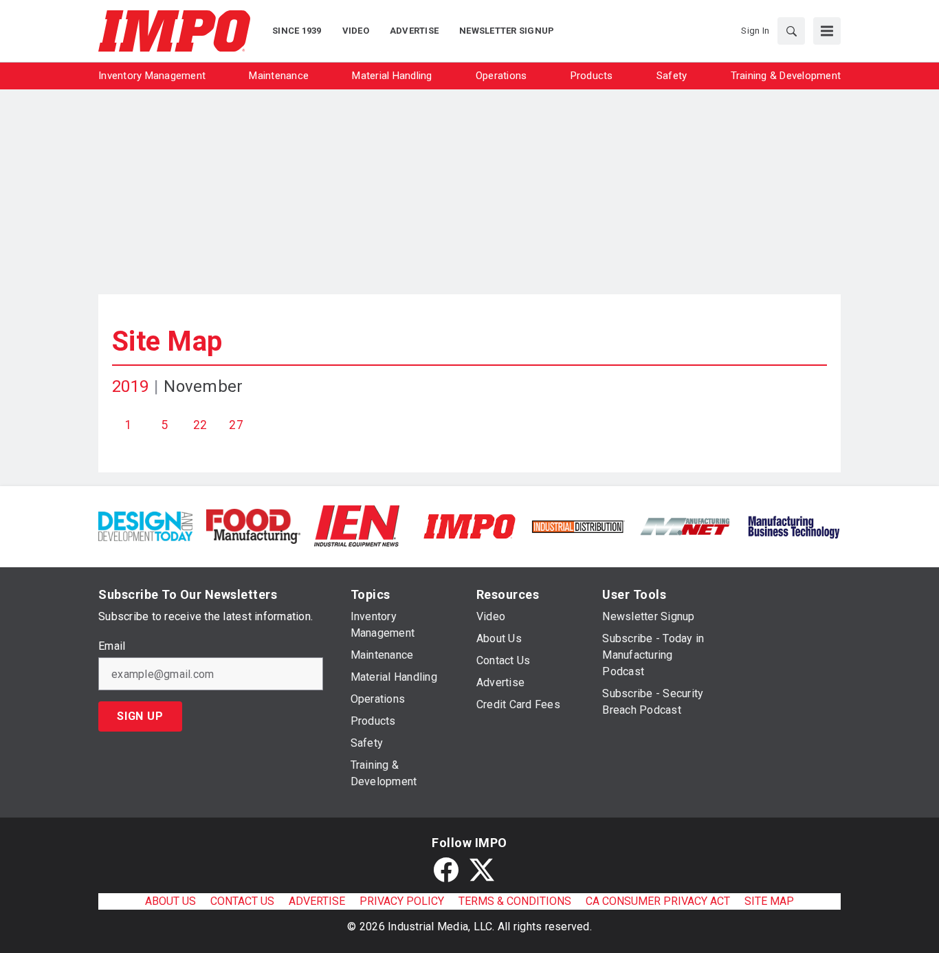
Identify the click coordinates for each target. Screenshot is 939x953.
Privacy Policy (402, 901)
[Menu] (827, 31)
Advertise (317, 901)
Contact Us (242, 901)
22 (200, 425)
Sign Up (140, 716)
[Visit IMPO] (469, 525)
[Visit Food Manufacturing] (253, 525)
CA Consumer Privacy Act (658, 901)
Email (111, 646)
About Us (170, 901)
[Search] (791, 31)
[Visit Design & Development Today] (145, 525)
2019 (130, 386)
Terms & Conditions (515, 901)
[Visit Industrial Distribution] (578, 525)
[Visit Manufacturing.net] (686, 525)
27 (236, 425)
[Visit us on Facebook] (446, 869)
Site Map (167, 341)
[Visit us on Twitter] (482, 869)
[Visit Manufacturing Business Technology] (794, 525)
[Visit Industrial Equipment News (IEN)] (356, 525)
